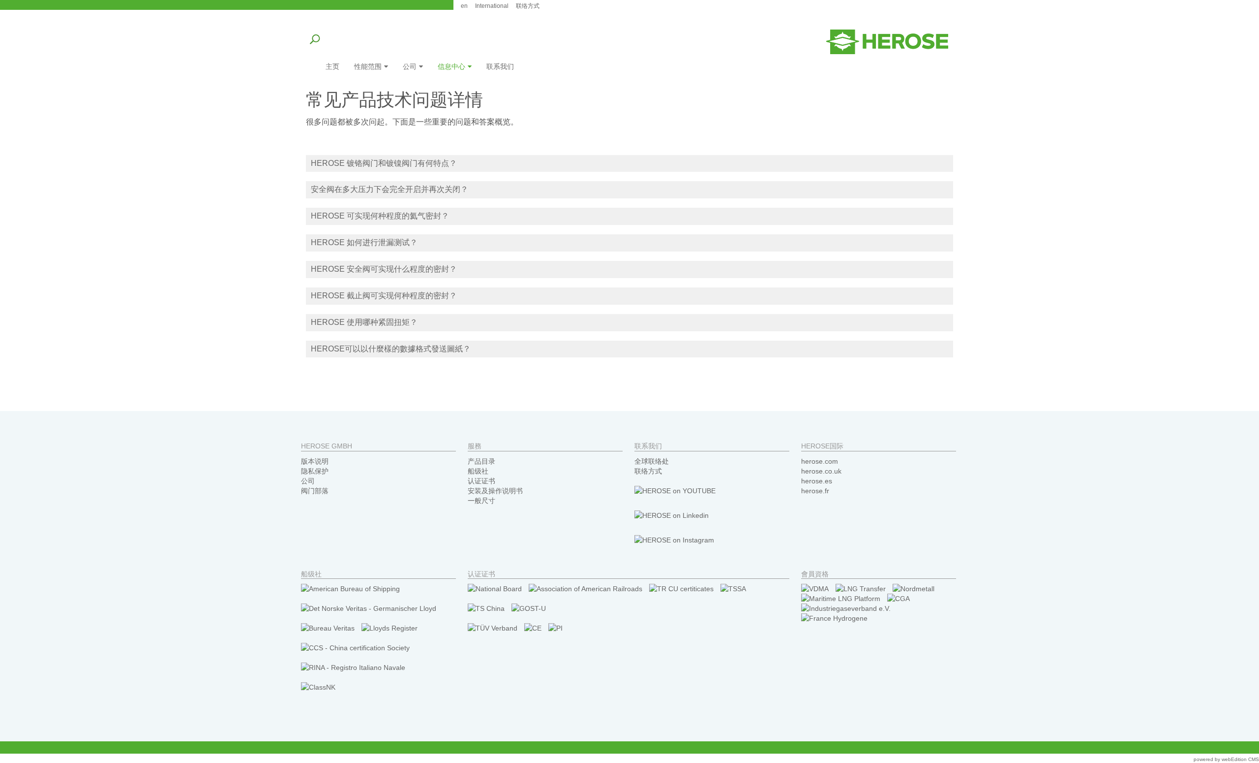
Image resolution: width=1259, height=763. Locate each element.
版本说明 (315, 461)
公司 (410, 66)
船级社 (478, 471)
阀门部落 (315, 491)
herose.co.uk (821, 471)
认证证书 (481, 481)
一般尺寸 (481, 501)
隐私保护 (315, 471)
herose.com (819, 461)
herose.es (816, 481)
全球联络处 (651, 461)
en (464, 5)
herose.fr (815, 491)
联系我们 (500, 66)
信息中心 (451, 66)
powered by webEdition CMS (1226, 759)
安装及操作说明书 (495, 491)
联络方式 (648, 471)
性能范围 (368, 66)
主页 (332, 66)
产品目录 (481, 461)
